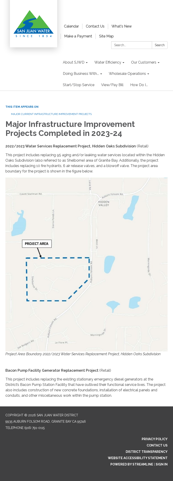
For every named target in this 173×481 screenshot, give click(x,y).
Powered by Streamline (131, 464)
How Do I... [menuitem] (139, 85)
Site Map (106, 36)
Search (160, 45)
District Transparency (147, 452)
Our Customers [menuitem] (143, 62)
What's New (122, 26)
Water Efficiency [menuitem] (107, 62)
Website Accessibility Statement (138, 458)
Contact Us (95, 26)
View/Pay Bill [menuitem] (112, 85)
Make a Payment (78, 36)
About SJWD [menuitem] (73, 62)
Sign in (162, 464)
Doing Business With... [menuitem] (81, 73)
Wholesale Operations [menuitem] (127, 73)
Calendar (71, 26)
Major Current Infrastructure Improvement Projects (51, 114)
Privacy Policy (155, 439)
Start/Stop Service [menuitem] (78, 85)
